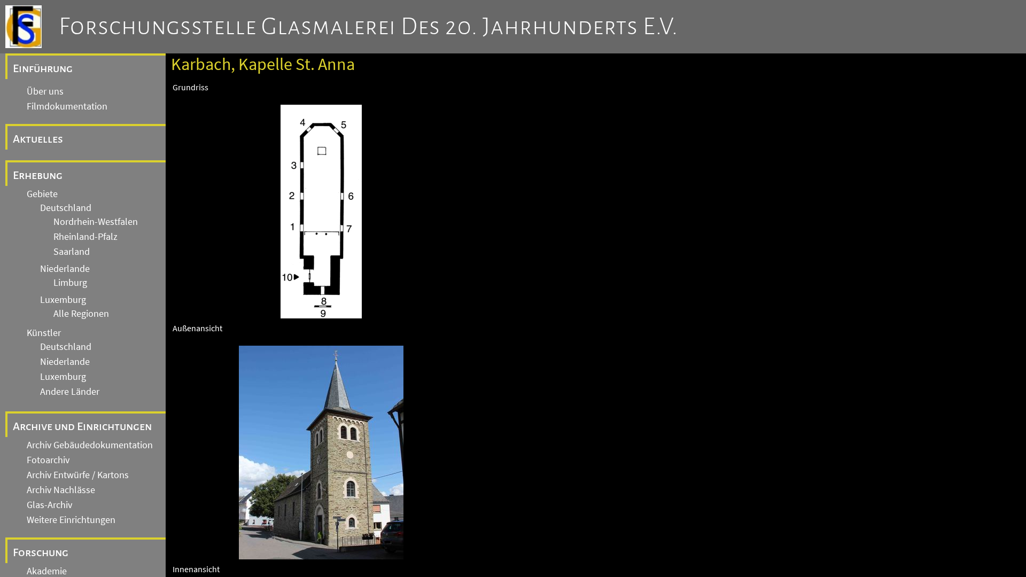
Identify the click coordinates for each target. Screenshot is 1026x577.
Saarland (71, 252)
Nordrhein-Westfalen (95, 222)
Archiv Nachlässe (61, 490)
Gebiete (42, 194)
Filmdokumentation (67, 106)
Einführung (43, 68)
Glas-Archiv (49, 505)
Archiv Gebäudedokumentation (90, 445)
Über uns (45, 91)
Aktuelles (38, 139)
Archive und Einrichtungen (82, 426)
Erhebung (38, 175)
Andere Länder (69, 391)
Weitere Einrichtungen (71, 520)
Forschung (40, 552)
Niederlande (65, 269)
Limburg (70, 282)
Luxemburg (63, 300)
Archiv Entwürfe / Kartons (78, 475)
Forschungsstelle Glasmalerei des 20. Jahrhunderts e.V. (368, 27)
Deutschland (65, 208)
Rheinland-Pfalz (85, 237)
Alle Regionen (81, 313)
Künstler (44, 333)
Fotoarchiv (48, 460)
